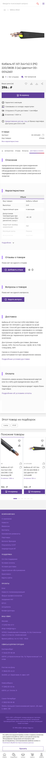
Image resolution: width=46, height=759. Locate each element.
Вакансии (6, 526)
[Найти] (37, 3)
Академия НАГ (7, 599)
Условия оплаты (8, 563)
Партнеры (6, 538)
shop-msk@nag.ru (9, 629)
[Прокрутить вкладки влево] (2, 151)
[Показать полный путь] (4, 10)
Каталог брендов (9, 541)
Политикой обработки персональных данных (18, 743)
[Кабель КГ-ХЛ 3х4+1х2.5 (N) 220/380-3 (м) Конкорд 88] (11, 448)
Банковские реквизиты (11, 534)
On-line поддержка (9, 559)
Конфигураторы (8, 611)
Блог (3, 588)
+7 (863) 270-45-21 (8, 671)
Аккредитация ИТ (9, 549)
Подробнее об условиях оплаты (17, 393)
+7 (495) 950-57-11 (8, 625)
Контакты (5, 530)
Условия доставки (9, 567)
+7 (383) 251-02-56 (8, 687)
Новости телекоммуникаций (13, 592)
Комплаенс (6, 574)
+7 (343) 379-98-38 (8, 653)
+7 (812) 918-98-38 (8, 702)
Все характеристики (10, 141)
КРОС (4, 603)
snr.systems (6, 607)
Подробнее (6, 243)
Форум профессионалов (12, 596)
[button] (43, 3)
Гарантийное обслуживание (13, 570)
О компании (7, 519)
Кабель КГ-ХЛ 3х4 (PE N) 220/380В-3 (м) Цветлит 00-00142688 (31, 471)
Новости (5, 523)
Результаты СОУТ (9, 545)
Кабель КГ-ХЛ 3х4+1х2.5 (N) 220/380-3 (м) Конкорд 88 (7, 471)
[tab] (7, 151)
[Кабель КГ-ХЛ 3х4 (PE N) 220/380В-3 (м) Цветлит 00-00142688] (34, 448)
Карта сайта (7, 578)
